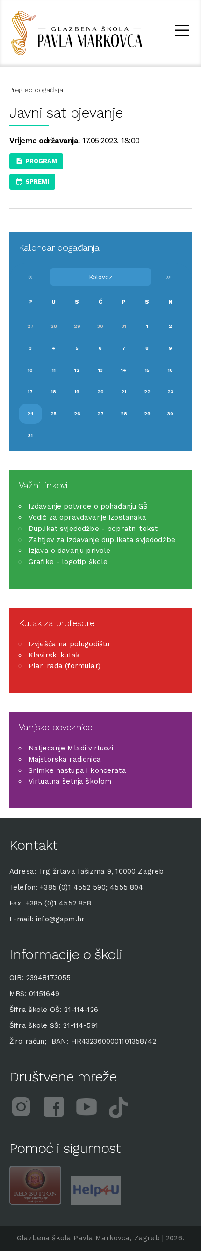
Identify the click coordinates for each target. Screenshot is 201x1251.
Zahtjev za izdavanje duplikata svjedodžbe (102, 540)
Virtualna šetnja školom (70, 781)
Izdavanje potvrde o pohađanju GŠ (88, 506)
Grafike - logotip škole (68, 562)
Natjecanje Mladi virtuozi (71, 748)
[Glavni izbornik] (182, 32)
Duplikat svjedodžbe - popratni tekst (93, 528)
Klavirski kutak (54, 655)
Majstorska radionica (65, 759)
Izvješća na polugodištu (69, 644)
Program (41, 160)
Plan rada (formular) (64, 666)
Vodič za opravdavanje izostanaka (88, 517)
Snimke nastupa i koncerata (77, 770)
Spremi (37, 181)
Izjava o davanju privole (70, 550)
